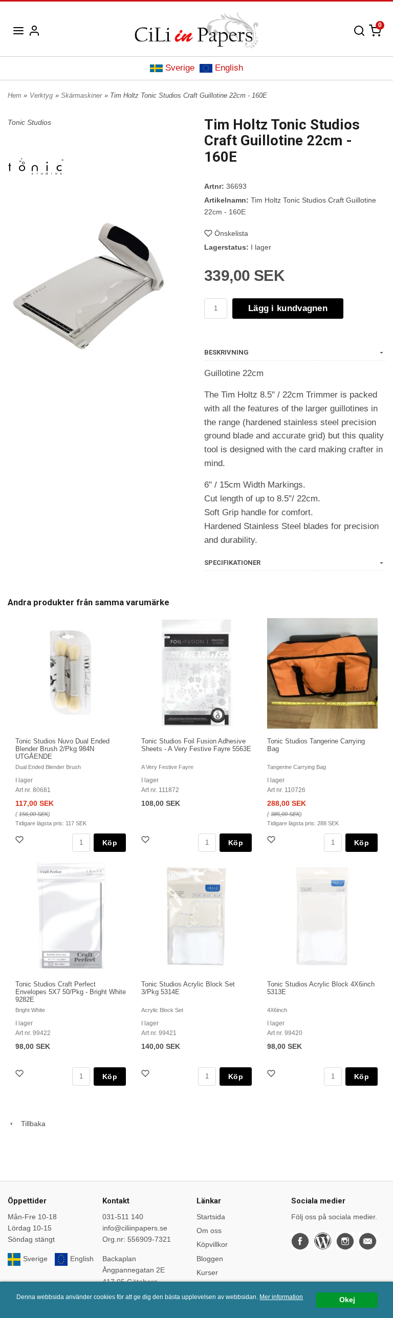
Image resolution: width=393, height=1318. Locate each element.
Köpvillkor (212, 1244)
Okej (347, 1300)
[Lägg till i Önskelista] (20, 841)
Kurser (207, 1272)
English (229, 68)
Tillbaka (30, 1123)
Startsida (210, 1217)
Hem (14, 95)
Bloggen (209, 1259)
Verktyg (41, 95)
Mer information (281, 1297)
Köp (109, 843)
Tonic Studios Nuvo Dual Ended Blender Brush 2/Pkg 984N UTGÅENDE (62, 748)
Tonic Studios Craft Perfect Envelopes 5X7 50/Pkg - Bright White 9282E (70, 991)
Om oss (209, 1230)
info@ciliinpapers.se (134, 1228)
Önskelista (231, 233)
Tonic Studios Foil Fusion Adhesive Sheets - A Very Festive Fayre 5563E (196, 745)
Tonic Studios (29, 122)
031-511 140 (122, 1217)
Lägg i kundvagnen (288, 308)
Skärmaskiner (81, 95)
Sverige (179, 68)
